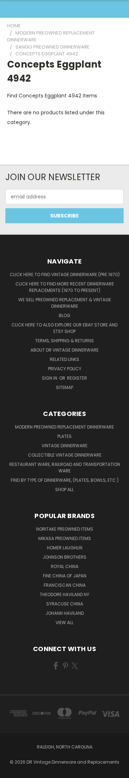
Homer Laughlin (64, 548)
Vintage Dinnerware (64, 446)
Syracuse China (64, 604)
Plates (64, 436)
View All (64, 622)
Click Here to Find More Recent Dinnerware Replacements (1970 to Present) (64, 287)
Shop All (64, 489)
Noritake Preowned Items (64, 529)
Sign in (50, 378)
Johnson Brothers (64, 557)
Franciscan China (65, 585)
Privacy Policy (64, 369)
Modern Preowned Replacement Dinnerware (64, 427)
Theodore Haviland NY (64, 594)
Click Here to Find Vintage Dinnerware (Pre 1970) (65, 274)
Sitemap (64, 387)
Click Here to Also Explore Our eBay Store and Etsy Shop (64, 328)
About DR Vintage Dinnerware (64, 350)
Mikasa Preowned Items (64, 538)
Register (77, 378)
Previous (11, 771)
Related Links (64, 359)
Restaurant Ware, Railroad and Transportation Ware (64, 467)
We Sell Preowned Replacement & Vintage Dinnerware (64, 303)
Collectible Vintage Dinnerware (64, 455)
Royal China (64, 566)
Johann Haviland (65, 613)
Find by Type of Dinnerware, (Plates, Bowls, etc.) (65, 480)
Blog (64, 315)
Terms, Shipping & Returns (64, 341)
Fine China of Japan (64, 576)
